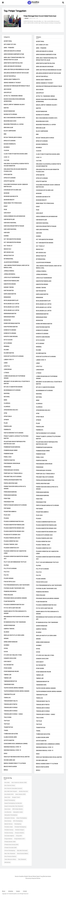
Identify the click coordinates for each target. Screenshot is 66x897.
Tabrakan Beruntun (10, 681)
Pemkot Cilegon (19, 829)
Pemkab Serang (9, 829)
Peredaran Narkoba (10, 492)
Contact (25, 891)
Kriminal (6, 346)
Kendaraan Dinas (9, 317)
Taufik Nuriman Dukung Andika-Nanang (16, 691)
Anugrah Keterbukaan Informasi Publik (17, 86)
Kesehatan (7, 320)
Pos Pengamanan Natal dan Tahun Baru (17, 585)
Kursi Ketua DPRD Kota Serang (14, 356)
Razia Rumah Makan (22, 853)
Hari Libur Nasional (10, 229)
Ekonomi (6, 193)
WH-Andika (7, 862)
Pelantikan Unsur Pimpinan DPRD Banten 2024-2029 (15, 442)
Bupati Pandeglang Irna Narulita (13, 803)
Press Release (8, 594)
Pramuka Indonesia (10, 591)
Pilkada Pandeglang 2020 (12, 538)
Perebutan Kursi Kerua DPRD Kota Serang (15, 487)
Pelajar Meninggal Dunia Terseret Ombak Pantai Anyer (40, 16)
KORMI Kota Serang (10, 330)
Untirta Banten (9, 740)
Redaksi (26, 18)
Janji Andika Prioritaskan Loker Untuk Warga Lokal (16, 266)
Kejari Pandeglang (22, 818)
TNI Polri (7, 720)
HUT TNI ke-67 (8, 245)
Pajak (6, 423)
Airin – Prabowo (9, 47)
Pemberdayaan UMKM (10, 450)
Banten (6, 108)
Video (5, 753)
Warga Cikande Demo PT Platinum (15, 763)
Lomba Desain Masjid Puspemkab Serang (14, 377)
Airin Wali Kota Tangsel (11, 791)
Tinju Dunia (7, 717)
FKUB (5, 209)
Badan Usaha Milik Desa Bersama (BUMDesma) (14, 100)
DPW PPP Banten (9, 181)
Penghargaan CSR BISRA (11, 470)
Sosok (6, 651)
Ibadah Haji (7, 249)
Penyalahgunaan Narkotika (13, 480)
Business (7, 147)
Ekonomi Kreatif (9, 199)
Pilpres (6, 565)
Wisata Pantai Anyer (10, 766)
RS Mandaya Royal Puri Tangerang (15, 622)
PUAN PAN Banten (9, 601)
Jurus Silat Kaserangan (12, 277)
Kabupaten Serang (10, 284)
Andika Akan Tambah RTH (12, 79)
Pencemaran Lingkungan (12, 463)
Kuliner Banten (9, 353)
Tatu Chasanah (22, 859)
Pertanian (7, 508)
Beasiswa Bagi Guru (10, 121)
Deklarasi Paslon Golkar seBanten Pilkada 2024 (15, 170)
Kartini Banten (9, 290)
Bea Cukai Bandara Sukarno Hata (14, 117)
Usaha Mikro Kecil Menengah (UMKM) (16, 743)
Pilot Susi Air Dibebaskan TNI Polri (15, 562)
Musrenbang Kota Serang (12, 390)
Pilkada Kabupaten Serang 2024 (14, 531)
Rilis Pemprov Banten (10, 856)
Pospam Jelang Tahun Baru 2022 (14, 588)
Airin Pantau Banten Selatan (13, 63)
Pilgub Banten (8, 838)
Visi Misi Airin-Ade (9, 760)
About (3, 891)
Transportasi (8, 727)
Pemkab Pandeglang (20, 826)
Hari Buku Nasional (10, 222)
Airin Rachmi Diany (10, 785)
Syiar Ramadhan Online (11, 671)
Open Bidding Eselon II (11, 410)
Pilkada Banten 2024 (10, 841)
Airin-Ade (7, 782)
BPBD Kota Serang (9, 140)
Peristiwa (7, 498)
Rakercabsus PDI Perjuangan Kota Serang (15, 612)
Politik (6, 575)
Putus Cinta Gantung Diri (12, 608)
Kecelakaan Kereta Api (11, 300)
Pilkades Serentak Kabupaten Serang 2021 (16, 557)
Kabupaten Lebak (18, 812)
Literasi (6, 372)
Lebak (5, 363)
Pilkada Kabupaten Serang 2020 (14, 528)
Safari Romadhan (9, 625)
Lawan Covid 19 (8, 359)
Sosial (6, 648)
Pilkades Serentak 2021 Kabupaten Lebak (15, 552)
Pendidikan (7, 466)
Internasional (8, 258)
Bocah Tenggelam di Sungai (13, 137)
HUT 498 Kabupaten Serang (12, 242)
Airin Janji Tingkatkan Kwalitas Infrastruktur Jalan (14, 58)
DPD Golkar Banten (18, 809)
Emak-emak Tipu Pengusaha (13, 203)
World (6, 770)
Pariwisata (7, 429)
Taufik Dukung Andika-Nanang (13, 688)
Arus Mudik (7, 89)
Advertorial (8, 41)
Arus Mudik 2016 (9, 794)
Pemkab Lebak (9, 826)
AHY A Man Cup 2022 (10, 44)
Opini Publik (8, 416)
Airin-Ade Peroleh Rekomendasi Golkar (16, 69)
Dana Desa (7, 809)
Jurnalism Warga (9, 274)
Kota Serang (8, 343)
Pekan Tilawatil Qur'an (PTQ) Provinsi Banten (16, 437)
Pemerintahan (8, 453)
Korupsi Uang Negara (11, 336)
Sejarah (6, 632)
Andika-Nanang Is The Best (12, 82)
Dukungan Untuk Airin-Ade (12, 190)
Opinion (6, 419)
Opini (5, 413)
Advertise (10, 891)
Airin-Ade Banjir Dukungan (12, 66)
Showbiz (6, 645)
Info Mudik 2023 (9, 252)
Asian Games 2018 (20, 794)
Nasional (7, 393)
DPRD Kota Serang (10, 177)
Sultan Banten (8, 664)
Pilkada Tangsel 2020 (11, 544)
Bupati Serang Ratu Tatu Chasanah (14, 806)
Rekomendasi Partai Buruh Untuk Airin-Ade (16, 617)
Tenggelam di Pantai (10, 704)
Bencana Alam (8, 127)
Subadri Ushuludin (10, 658)
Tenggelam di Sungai (10, 707)
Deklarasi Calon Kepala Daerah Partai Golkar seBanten (16, 164)
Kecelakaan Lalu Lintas (11, 303)
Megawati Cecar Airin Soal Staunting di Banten (17, 382)
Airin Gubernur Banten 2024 (19, 782)
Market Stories (8, 824)
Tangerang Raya (9, 684)
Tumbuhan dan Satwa (11, 733)
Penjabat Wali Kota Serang (12, 476)
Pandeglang (8, 426)
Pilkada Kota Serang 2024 (12, 534)
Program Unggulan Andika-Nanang (15, 598)
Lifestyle (7, 366)
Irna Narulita (8, 812)
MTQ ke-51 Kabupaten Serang (13, 386)
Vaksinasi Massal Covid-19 (12, 747)
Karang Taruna (9, 287)
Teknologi (7, 697)
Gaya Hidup (7, 212)
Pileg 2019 (19, 835)
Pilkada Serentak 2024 (11, 541)
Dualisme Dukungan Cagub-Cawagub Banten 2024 (16, 185)
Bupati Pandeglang (10, 800)
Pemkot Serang (9, 832)
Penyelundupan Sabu (11, 483)
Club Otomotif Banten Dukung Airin (15, 154)
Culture (6, 160)
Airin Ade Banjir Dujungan (12, 51)
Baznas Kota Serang (10, 114)
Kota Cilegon (8, 339)
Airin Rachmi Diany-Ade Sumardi (13, 788)
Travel (6, 730)
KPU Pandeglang (17, 821)
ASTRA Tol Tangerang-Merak (13, 95)
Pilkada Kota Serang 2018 (11, 844)
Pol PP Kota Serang (10, 568)
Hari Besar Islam (9, 219)
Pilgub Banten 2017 (19, 838)
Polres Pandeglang (10, 850)
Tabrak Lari (7, 674)
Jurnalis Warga (9, 271)
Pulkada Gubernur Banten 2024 (14, 604)
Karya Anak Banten (10, 294)
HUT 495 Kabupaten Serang (12, 239)
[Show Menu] (3, 2)
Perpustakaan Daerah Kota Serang (15, 505)
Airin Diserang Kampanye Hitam (14, 54)
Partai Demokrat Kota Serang (13, 432)
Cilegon (6, 150)
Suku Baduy (7, 661)
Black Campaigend (10, 130)
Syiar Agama (8, 668)
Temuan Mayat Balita (11, 701)
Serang (6, 638)
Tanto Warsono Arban (10, 859)
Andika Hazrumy (23, 791)
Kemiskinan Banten (10, 313)
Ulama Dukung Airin (10, 737)
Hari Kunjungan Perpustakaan (14, 226)
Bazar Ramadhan (9, 111)
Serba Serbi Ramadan (10, 642)
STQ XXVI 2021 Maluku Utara (13, 655)
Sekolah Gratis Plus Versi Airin (14, 635)
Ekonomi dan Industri (11, 196)
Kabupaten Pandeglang (11, 280)
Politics (6, 571)
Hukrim (6, 236)
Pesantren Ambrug (10, 511)
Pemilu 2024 (7, 457)
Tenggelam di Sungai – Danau (13, 714)
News (5, 400)
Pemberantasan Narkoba (12, 447)
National (7, 396)
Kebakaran (7, 297)
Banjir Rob (7, 797)
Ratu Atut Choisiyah (22, 850)
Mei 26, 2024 (32, 18)
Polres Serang (8, 578)
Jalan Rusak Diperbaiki (11, 262)
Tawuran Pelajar (9, 694)
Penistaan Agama (9, 835)
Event (6, 206)
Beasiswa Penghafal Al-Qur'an (13, 124)
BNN (5, 134)
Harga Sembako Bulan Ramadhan (14, 216)
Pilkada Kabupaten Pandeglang (14, 524)
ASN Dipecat (8, 92)
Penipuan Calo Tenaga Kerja (13, 473)
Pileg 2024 (7, 515)
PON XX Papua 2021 (9, 581)
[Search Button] (63, 2)
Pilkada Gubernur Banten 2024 (14, 521)
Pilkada (6, 518)
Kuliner (6, 349)
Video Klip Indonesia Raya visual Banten (16, 756)
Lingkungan (8, 369)
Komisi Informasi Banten (12, 323)
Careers (18, 891)
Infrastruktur (9, 255)
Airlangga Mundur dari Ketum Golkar (16, 73)
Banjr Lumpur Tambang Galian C (14, 104)
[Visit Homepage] (33, 2)
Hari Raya (7, 232)
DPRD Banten (8, 174)
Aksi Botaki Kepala (10, 76)
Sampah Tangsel (9, 628)
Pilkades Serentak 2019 (11, 547)
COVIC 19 (6, 157)
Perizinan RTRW (9, 501)
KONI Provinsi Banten (11, 326)
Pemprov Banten (9, 460)
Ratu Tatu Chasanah (10, 853)
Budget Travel (16, 797)
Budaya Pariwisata (10, 144)
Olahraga (7, 403)
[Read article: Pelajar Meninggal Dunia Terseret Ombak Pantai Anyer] (12, 21)
